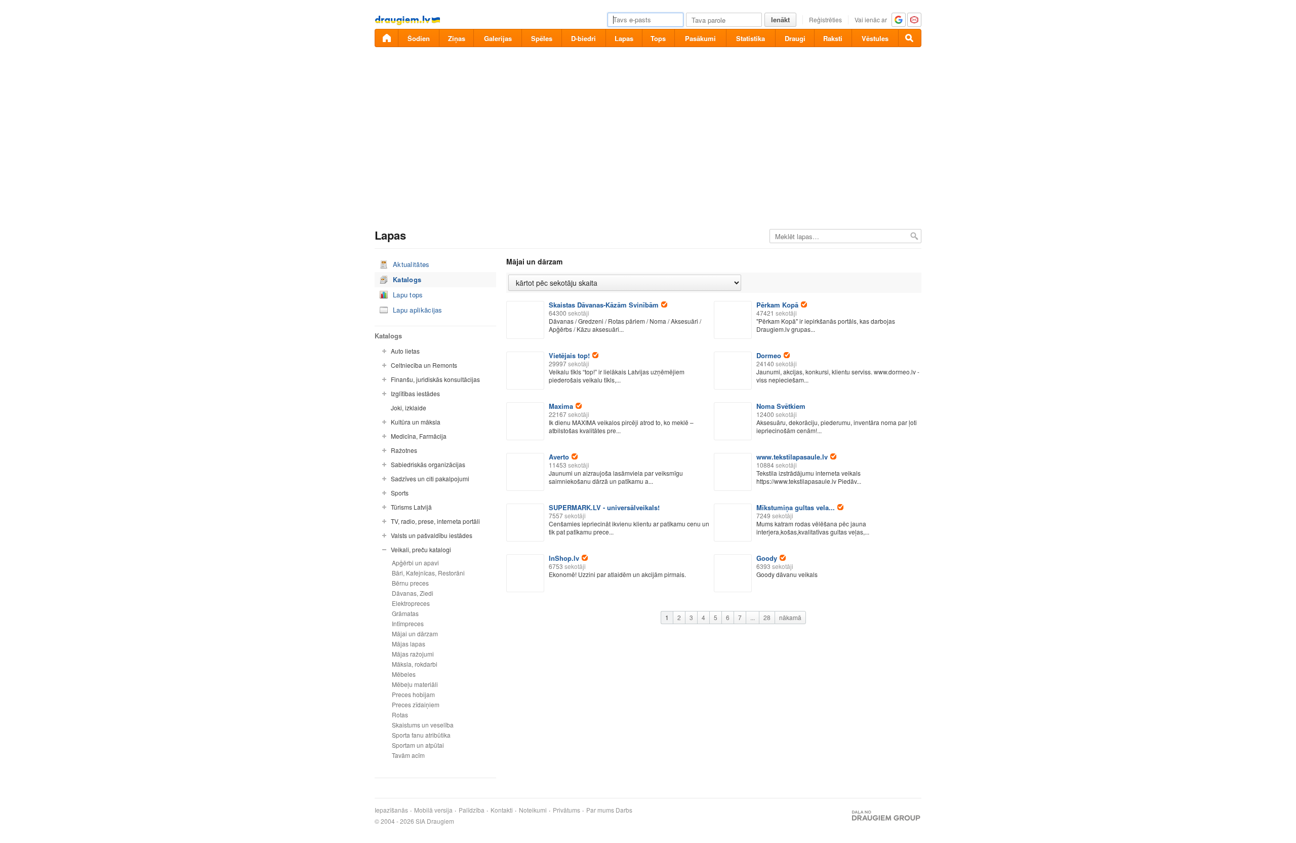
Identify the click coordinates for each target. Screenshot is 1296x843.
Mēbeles (404, 674)
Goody (766, 558)
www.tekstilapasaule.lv (792, 457)
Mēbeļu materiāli (415, 684)
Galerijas (498, 38)
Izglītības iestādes (415, 393)
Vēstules (875, 38)
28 (767, 617)
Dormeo (768, 355)
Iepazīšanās (391, 810)
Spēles (541, 38)
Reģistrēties (825, 19)
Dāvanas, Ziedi (412, 593)
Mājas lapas (408, 643)
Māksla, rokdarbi (414, 664)
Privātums (566, 810)
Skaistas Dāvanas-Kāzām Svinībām (604, 305)
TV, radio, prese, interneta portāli (435, 521)
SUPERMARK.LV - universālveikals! (604, 507)
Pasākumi (700, 38)
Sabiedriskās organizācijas (428, 464)
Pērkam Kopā (777, 305)
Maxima (561, 406)
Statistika (750, 38)
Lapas (624, 38)
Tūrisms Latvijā (411, 507)
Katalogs (407, 279)
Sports (400, 492)
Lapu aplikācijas (417, 310)
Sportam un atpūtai (418, 745)
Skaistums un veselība (423, 724)
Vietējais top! (569, 355)
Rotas (400, 714)
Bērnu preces (410, 583)
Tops (658, 38)
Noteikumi (533, 810)
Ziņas (456, 38)
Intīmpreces (408, 623)
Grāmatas (405, 613)
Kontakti (502, 810)
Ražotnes (404, 450)
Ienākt (780, 19)
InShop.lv (564, 558)
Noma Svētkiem (780, 406)
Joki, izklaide (408, 407)
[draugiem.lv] (386, 38)
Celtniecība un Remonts (424, 365)
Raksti (832, 38)
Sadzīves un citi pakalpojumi (430, 478)
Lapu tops (408, 294)
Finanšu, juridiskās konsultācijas (435, 379)
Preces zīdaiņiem (415, 704)
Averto (559, 457)
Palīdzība (471, 810)
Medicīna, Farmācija (419, 436)
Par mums (600, 810)
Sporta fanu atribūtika (421, 735)
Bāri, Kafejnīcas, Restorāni (428, 572)
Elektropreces (411, 603)
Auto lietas (405, 351)
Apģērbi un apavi (415, 562)
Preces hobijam (413, 694)
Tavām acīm (408, 755)
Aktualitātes (411, 264)
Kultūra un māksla (415, 421)
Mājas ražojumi (413, 653)
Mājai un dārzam (415, 633)
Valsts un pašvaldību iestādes (431, 535)
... (752, 617)
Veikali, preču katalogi (421, 549)
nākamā (790, 617)
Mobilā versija (433, 810)
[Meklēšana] (909, 38)
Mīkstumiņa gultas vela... (795, 507)
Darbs (624, 810)
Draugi (795, 38)
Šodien (419, 38)
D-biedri (583, 38)
